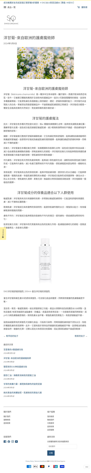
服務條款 (7, 420)
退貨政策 (7, 423)
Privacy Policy (30, 461)
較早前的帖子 (12, 336)
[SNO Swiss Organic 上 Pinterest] (8, 442)
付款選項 (50, 423)
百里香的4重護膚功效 (13, 349)
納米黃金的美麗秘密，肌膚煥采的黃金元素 (23, 392)
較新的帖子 (80, 336)
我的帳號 (50, 416)
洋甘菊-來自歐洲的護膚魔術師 (17, 358)
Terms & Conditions (40, 461)
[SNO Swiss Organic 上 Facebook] (5, 442)
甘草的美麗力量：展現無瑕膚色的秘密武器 (23, 384)
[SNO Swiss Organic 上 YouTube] (16, 442)
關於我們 (7, 416)
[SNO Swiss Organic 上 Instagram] (12, 442)
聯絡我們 (50, 420)
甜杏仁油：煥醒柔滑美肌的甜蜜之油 (20, 375)
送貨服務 (50, 430)
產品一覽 (11, 7)
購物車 (84, 7)
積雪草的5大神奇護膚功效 (15, 366)
